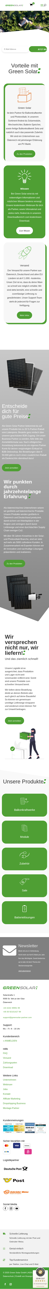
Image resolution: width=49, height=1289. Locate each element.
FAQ (5, 1053)
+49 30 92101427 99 (12, 1012)
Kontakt (6, 1094)
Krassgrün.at (30, 1276)
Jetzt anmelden (11, 468)
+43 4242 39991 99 (11, 1008)
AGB (30, 1272)
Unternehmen (9, 1080)
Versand (7, 1058)
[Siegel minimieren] (46, 1271)
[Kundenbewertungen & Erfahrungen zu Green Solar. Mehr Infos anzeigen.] (40, 1132)
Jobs (5, 1089)
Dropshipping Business (14, 1103)
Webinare (7, 1084)
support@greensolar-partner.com (17, 1017)
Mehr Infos (24, 315)
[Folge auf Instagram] (11, 1208)
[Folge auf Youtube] (16, 1208)
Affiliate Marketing (11, 1099)
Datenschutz (8, 1276)
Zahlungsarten (10, 1063)
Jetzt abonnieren (24, 971)
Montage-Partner (11, 1108)
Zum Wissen (24, 231)
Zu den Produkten (24, 154)
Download (8, 1067)
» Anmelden (10, 1041)
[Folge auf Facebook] (5, 1208)
